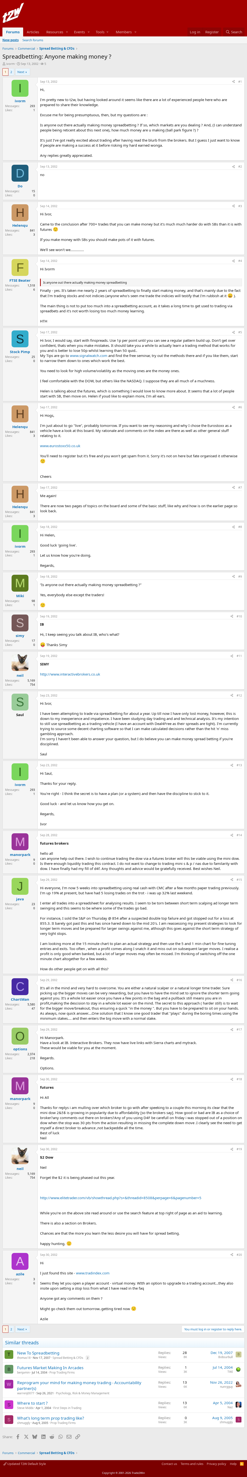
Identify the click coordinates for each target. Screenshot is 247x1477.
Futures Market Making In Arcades (50, 1367)
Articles (33, 31)
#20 (239, 1255)
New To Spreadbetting (38, 1353)
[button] (67, 31)
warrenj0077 (25, 1393)
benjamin (23, 1372)
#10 (239, 616)
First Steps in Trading (67, 1408)
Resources (54, 31)
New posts (10, 40)
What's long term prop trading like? (50, 1418)
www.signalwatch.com (88, 355)
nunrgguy (226, 1387)
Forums (13, 31)
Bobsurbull (225, 1357)
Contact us (169, 1464)
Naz (230, 1407)
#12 (239, 695)
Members (124, 31)
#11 (239, 656)
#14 (239, 835)
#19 (239, 1149)
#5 (240, 332)
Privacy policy (216, 1464)
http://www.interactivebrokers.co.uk (70, 674)
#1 (240, 82)
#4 (240, 261)
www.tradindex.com (93, 1273)
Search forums (32, 40)
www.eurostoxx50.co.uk (60, 445)
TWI (230, 1372)
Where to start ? (32, 1403)
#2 (240, 166)
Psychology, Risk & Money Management (82, 1393)
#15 (239, 880)
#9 (240, 576)
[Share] (233, 82)
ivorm (10, 64)
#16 (239, 980)
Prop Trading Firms (62, 1372)
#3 (240, 206)
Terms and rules (192, 1464)
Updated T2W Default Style (26, 1464)
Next (20, 72)
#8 (240, 527)
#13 (239, 765)
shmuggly (23, 1423)
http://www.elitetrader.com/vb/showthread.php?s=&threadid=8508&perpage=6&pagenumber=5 (120, 1197)
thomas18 (24, 1358)
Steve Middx (25, 1408)
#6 (240, 407)
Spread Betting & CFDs (68, 1358)
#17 (239, 1029)
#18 (239, 1079)
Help (233, 1464)
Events (79, 31)
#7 (240, 487)
